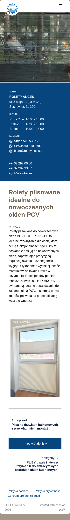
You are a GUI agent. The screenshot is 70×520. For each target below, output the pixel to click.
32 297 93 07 (23, 168)
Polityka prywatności (48, 491)
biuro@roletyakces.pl (28, 150)
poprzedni (35, 424)
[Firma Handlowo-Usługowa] (12, 9)
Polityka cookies (18, 491)
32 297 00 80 (23, 163)
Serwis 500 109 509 (28, 146)
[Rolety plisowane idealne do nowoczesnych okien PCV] (35, 358)
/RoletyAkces (23, 173)
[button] (65, 47)
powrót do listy (36, 443)
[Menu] (60, 5)
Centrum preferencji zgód (24, 495)
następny (36, 463)
